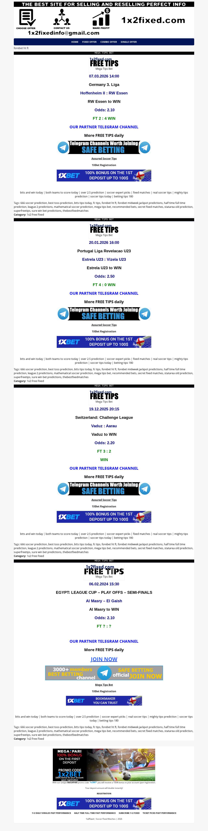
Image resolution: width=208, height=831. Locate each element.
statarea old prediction (178, 207)
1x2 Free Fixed (35, 214)
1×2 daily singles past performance (51, 813)
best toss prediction (60, 203)
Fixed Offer (89, 41)
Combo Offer (108, 41)
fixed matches (141, 192)
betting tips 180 (123, 196)
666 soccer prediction (33, 203)
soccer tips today (100, 196)
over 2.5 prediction (92, 192)
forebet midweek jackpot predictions (140, 203)
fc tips (96, 203)
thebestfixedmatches (76, 211)
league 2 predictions (40, 207)
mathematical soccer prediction (73, 207)
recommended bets (124, 207)
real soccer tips (162, 192)
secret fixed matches (150, 207)
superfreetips (22, 211)
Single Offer (129, 41)
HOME (74, 41)
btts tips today (83, 203)
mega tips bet (102, 207)
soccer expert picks (118, 192)
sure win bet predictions (46, 211)
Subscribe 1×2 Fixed (129, 813)
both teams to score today (62, 192)
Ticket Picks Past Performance (159, 813)
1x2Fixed (90, 819)
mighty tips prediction (163, 716)
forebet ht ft (109, 203)
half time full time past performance (95, 813)
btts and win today (31, 192)
